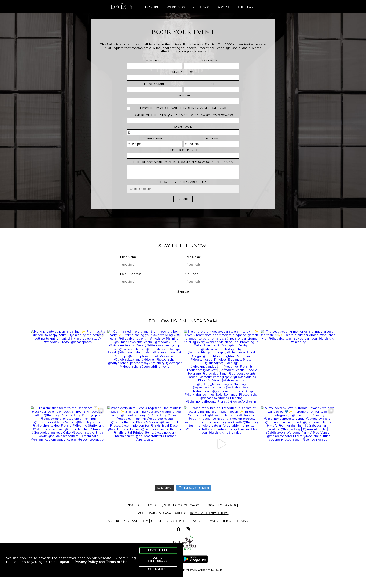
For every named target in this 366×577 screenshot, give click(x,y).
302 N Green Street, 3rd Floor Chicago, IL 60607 (171, 505)
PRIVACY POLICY (218, 521)
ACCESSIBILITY (135, 521)
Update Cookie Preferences (176, 521)
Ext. (212, 84)
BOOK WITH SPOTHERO (209, 513)
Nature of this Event (183, 115)
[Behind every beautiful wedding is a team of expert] (221, 443)
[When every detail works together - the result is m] (144, 443)
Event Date (183, 126)
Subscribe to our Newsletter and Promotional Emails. (184, 108)
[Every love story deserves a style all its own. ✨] (221, 367)
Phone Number (154, 84)
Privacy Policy (86, 562)
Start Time (154, 138)
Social (223, 7)
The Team (245, 7)
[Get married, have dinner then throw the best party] (144, 367)
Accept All (158, 550)
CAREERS (113, 521)
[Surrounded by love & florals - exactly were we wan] (298, 443)
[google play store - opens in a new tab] (195, 559)
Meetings (201, 7)
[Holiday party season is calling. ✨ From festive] (67, 367)
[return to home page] (122, 6)
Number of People (183, 150)
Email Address (183, 72)
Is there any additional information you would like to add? (183, 162)
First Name (154, 60)
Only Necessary (157, 560)
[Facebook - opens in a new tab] (178, 529)
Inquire (152, 7)
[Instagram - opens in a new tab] (188, 529)
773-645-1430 (227, 505)
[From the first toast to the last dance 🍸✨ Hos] (67, 443)
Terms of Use (117, 562)
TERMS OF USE (246, 521)
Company (183, 95)
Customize (157, 569)
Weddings (176, 7)
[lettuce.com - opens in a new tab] (183, 543)
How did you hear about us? (183, 182)
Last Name (211, 60)
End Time (211, 138)
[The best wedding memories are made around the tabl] (298, 367)
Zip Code (191, 274)
